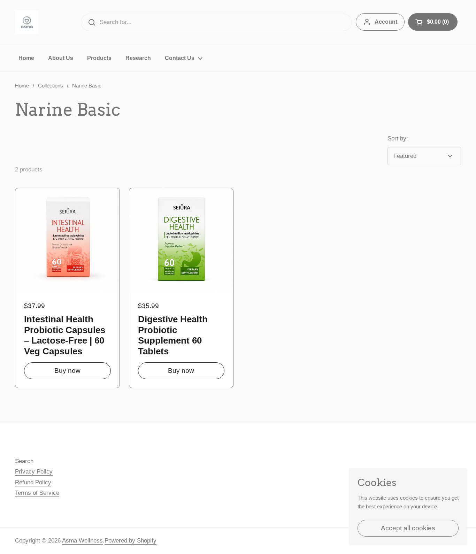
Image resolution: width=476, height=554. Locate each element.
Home (22, 86)
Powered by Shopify (130, 540)
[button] (433, 22)
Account (386, 22)
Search (24, 461)
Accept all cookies (408, 528)
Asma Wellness (82, 540)
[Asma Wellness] (27, 22)
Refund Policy (33, 482)
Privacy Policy (34, 471)
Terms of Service (37, 493)
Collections (50, 86)
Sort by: (397, 138)
